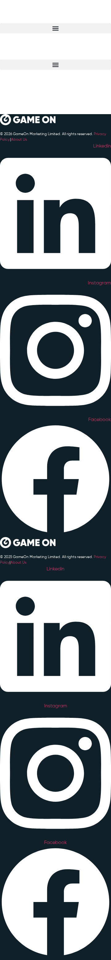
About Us (19, 140)
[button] (55, 28)
